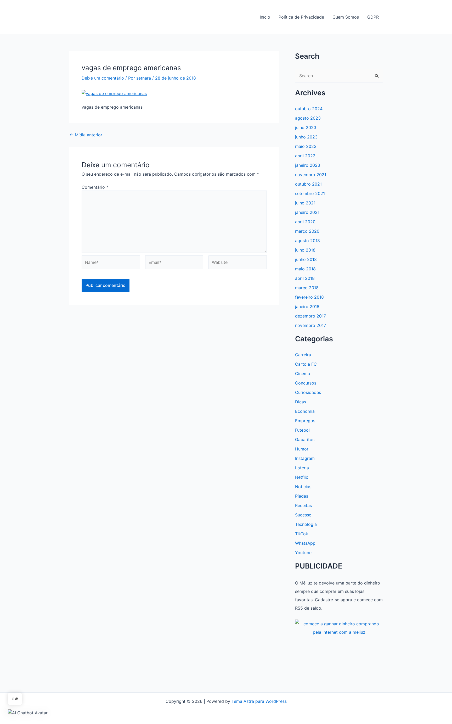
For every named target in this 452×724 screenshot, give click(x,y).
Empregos (305, 420)
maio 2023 (306, 146)
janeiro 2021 (307, 212)
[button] (28, 712)
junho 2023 (306, 137)
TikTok (301, 533)
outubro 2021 (308, 184)
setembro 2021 (310, 193)
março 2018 (307, 287)
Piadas (301, 496)
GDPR (373, 17)
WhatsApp (305, 543)
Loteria (302, 467)
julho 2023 (305, 127)
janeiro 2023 (307, 165)
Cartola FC (306, 364)
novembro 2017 (310, 325)
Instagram (305, 458)
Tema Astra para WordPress (259, 701)
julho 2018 (305, 250)
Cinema (302, 373)
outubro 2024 (309, 108)
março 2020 (307, 231)
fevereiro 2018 (309, 297)
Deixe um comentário (103, 78)
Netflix (301, 477)
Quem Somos (345, 17)
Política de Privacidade (301, 17)
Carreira (303, 354)
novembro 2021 (310, 174)
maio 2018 (305, 268)
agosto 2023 (308, 118)
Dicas (300, 401)
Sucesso (303, 514)
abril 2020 (305, 221)
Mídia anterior (86, 135)
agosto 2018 (307, 240)
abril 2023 (305, 155)
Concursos (305, 383)
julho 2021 (305, 202)
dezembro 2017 (310, 316)
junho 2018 (306, 259)
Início (265, 17)
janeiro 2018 (307, 306)
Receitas (303, 505)
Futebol (302, 430)
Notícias (303, 486)
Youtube (303, 552)
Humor (301, 449)
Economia (305, 411)
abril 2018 (305, 278)
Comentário (95, 187)
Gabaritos (304, 439)
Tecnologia (306, 524)
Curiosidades (308, 392)
